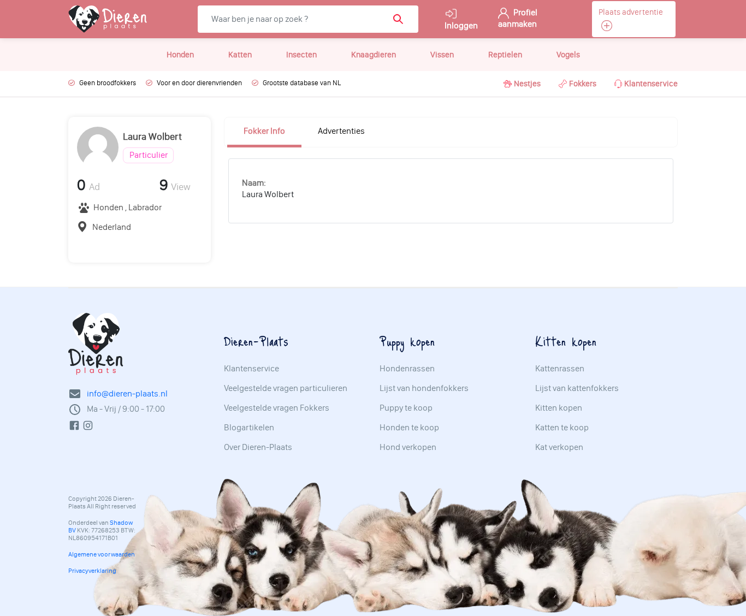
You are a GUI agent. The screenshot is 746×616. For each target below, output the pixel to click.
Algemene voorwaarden (101, 554)
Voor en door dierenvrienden (199, 83)
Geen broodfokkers (107, 83)
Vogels (568, 55)
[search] (401, 19)
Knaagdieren (373, 55)
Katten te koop (562, 427)
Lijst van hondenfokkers (424, 388)
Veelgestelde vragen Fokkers (276, 408)
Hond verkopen (408, 447)
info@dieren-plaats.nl (127, 393)
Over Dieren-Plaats (258, 447)
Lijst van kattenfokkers (577, 388)
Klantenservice (651, 83)
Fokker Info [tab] (264, 131)
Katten (240, 55)
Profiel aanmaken (517, 18)
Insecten (301, 55)
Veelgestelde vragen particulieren (285, 388)
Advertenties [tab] (341, 131)
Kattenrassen (559, 368)
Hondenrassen (407, 368)
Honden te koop (409, 427)
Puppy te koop (406, 408)
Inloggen (461, 25)
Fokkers (582, 83)
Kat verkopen (559, 447)
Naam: (254, 182)
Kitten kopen (558, 408)
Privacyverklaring (92, 570)
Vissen (442, 55)
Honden (180, 55)
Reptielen (505, 55)
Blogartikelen (249, 427)
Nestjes (527, 83)
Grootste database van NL (302, 83)
